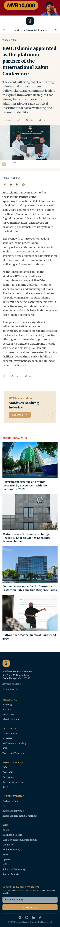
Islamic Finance (10, 719)
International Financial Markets (19, 815)
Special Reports (10, 874)
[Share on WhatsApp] (23, 184)
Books (5, 830)
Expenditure (9, 772)
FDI (4, 806)
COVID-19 (7, 844)
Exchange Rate (10, 801)
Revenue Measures (12, 782)
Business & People (12, 834)
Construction (9, 733)
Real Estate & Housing (14, 743)
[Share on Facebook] (4, 184)
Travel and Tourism (13, 753)
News (5, 854)
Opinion (6, 859)
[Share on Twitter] (11, 184)
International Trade (13, 811)
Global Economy (11, 849)
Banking (9, 40)
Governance (9, 777)
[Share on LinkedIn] (17, 184)
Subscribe (30, 907)
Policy (5, 864)
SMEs (5, 748)
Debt (5, 767)
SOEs (5, 787)
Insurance (8, 714)
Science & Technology (14, 869)
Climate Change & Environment (19, 839)
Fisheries (7, 738)
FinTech (6, 709)
